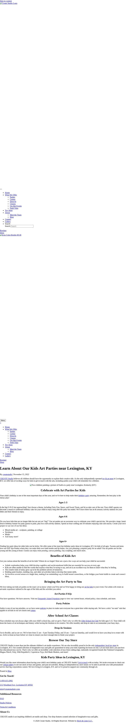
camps (33, 610)
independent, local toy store (105, 645)
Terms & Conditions (8, 707)
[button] (3, 231)
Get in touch (83, 662)
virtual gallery (8, 665)
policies (43, 608)
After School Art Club (89, 621)
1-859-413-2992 (6, 681)
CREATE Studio (6, 479)
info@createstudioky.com (10, 689)
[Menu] (1, 189)
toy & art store (107, 479)
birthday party (83, 495)
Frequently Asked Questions (49, 599)
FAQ (2, 699)
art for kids (89, 587)
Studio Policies (6, 703)
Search (8, 226)
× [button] (0, 423)
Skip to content (6, 1)
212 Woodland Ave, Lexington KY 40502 (16, 685)
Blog (9, 671)
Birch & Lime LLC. (85, 721)
